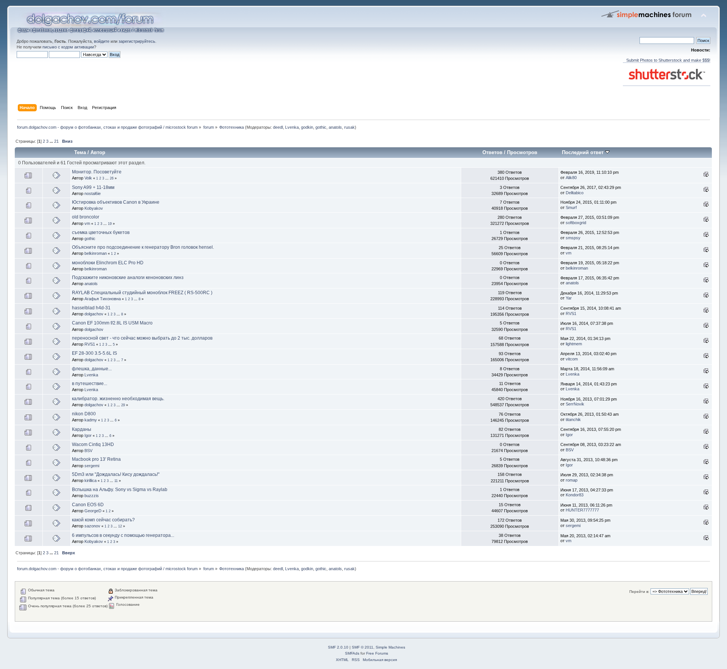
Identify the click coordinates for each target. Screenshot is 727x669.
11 (116, 481)
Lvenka (292, 127)
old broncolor (85, 217)
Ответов (492, 152)
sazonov (92, 526)
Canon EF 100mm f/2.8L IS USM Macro (112, 323)
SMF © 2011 (362, 647)
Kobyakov (93, 208)
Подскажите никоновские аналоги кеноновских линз (128, 277)
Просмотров (522, 152)
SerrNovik (575, 404)
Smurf (571, 207)
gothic (320, 127)
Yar (569, 298)
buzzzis (91, 495)
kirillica (90, 480)
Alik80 (571, 177)
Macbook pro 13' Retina (96, 459)
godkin (307, 127)
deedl (278, 127)
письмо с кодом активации (68, 47)
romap (571, 480)
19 (110, 224)
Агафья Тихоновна (102, 298)
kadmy (90, 420)
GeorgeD (92, 510)
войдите (101, 41)
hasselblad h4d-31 (91, 307)
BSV (88, 450)
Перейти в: (639, 591)
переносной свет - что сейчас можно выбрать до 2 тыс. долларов (142, 338)
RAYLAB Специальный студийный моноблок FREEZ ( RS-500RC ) (142, 292)
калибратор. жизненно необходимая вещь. (118, 398)
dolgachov (93, 314)
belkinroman (95, 253)
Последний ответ (583, 152)
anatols (335, 127)
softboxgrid (576, 222)
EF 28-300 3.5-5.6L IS (94, 353)
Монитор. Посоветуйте (97, 172)
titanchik (573, 419)
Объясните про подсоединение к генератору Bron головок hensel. (143, 247)
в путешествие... (89, 383)
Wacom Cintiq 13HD (93, 444)
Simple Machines (390, 647)
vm (87, 223)
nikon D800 (84, 413)
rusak (349, 127)
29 (123, 405)
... (52, 141)
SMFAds (352, 653)
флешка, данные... (92, 368)
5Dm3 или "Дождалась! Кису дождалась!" (115, 474)
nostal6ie (92, 193)
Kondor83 (574, 495)
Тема (80, 152)
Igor (88, 435)
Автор (97, 152)
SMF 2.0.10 (338, 647)
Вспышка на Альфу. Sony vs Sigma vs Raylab (119, 489)
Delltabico (574, 192)
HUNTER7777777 (582, 510)
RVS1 (571, 313)
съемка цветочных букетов (100, 232)
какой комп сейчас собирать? (103, 519)
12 (120, 526)
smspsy (573, 237)
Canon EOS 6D (88, 504)
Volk (88, 178)
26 (112, 178)
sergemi (91, 465)
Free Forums (377, 653)
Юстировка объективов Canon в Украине (115, 202)
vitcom (572, 359)
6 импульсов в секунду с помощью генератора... (123, 535)
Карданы (81, 429)
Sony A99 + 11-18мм (93, 187)
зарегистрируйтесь (137, 41)
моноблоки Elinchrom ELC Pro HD (108, 262)
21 (56, 141)
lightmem (574, 344)
